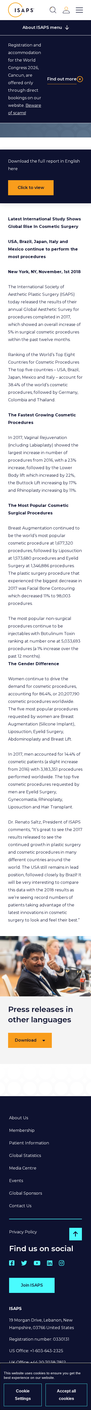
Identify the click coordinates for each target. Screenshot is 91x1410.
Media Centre (22, 1168)
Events (16, 1180)
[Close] (80, 79)
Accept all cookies (66, 1395)
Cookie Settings (23, 1395)
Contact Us (20, 1205)
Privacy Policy (23, 1232)
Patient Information (29, 1143)
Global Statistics (25, 1155)
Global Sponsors (25, 1193)
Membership (22, 1130)
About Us (18, 1117)
